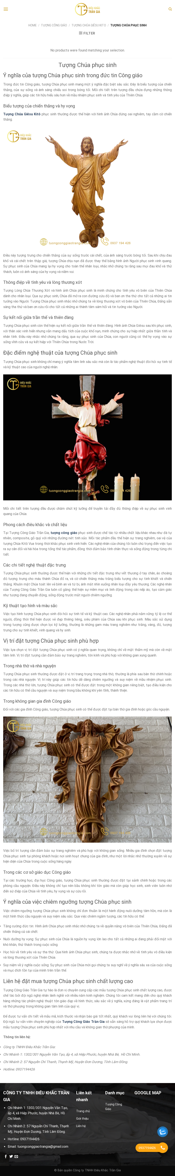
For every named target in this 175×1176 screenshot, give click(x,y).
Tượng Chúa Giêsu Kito (88, 25)
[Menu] (5, 9)
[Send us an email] (16, 1157)
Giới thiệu (82, 1118)
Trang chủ (83, 1111)
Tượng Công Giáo (54, 25)
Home (32, 25)
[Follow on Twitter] (11, 1157)
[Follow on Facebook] (5, 1157)
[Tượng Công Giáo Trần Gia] (87, 9)
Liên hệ (81, 1126)
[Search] (170, 9)
